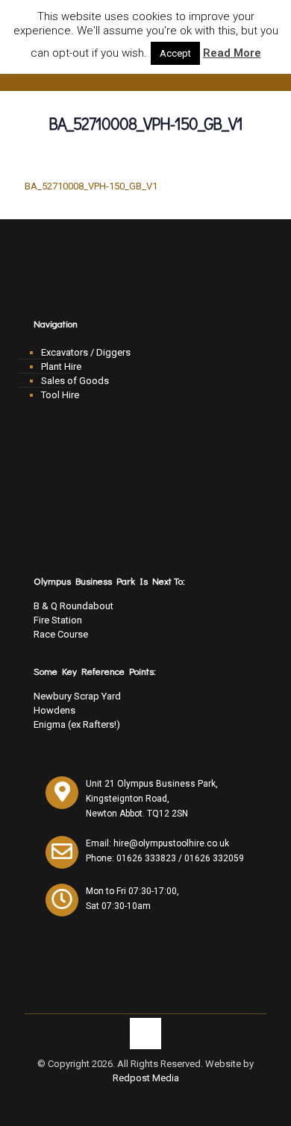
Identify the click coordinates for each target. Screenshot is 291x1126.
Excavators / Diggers (86, 352)
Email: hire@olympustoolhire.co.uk (157, 843)
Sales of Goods (75, 380)
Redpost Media (146, 1077)
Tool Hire (60, 394)
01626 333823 (146, 858)
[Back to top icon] (145, 1033)
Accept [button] (175, 53)
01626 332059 (214, 858)
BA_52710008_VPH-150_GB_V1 (91, 186)
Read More (232, 53)
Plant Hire (61, 366)
